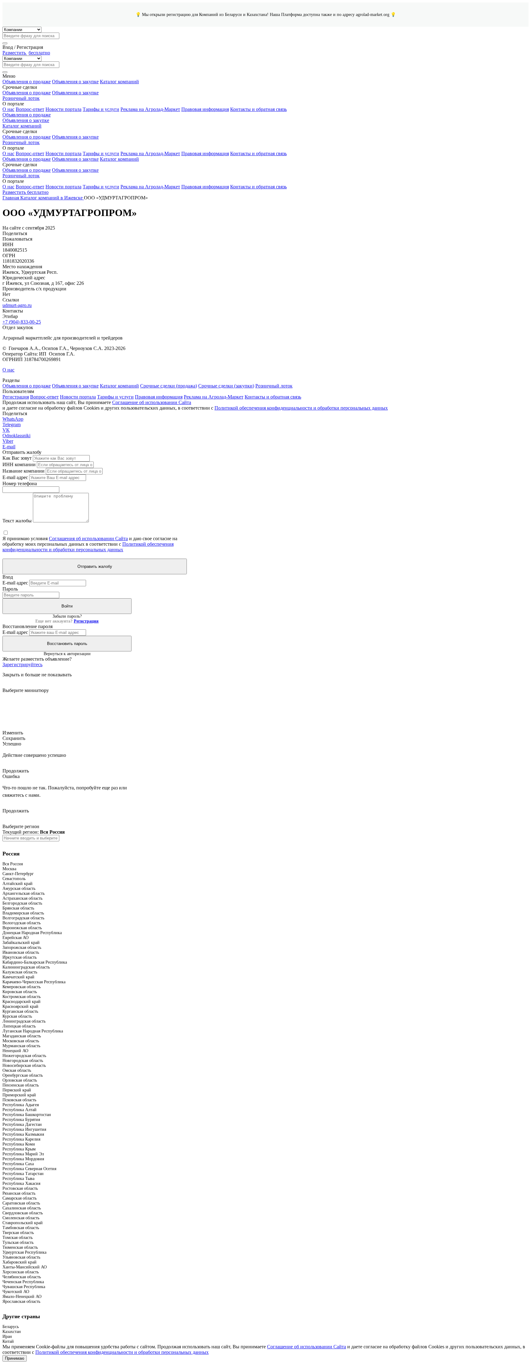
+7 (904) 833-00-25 (21, 321)
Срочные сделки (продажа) (168, 385)
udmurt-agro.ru (17, 305)
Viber (7, 441)
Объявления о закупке (75, 81)
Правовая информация (205, 109)
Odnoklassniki (16, 435)
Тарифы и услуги (101, 109)
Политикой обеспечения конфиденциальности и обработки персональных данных (301, 408)
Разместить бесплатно (25, 192)
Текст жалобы (17, 520)
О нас (8, 109)
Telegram (11, 424)
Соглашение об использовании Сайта (151, 402)
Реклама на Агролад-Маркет (150, 109)
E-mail (8, 446)
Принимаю (14, 1358)
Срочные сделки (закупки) (226, 385)
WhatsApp (12, 419)
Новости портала (63, 109)
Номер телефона (19, 483)
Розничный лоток (21, 98)
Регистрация (15, 396)
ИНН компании (19, 464)
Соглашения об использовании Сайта (88, 538)
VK (6, 430)
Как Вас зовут (17, 458)
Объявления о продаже (26, 81)
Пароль (10, 589)
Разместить (26, 52)
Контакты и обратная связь (258, 109)
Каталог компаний (119, 81)
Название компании (23, 471)
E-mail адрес (15, 477)
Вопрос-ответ (30, 109)
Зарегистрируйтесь (22, 664)
